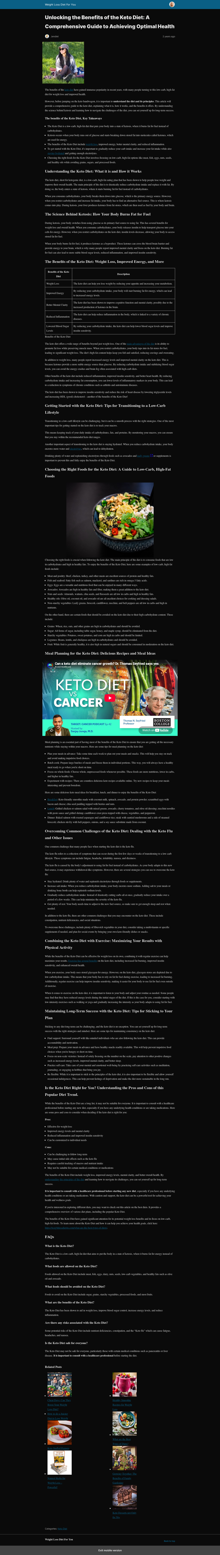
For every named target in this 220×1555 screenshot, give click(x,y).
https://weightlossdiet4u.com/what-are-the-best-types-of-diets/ (76, 1227)
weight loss (91, 144)
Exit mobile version (110, 1550)
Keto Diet (62, 1528)
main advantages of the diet (140, 343)
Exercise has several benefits (82, 960)
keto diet (69, 89)
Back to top (169, 1541)
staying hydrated (56, 153)
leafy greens (143, 455)
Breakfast (52, 799)
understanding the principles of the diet (64, 1179)
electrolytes (75, 448)
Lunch (51, 808)
